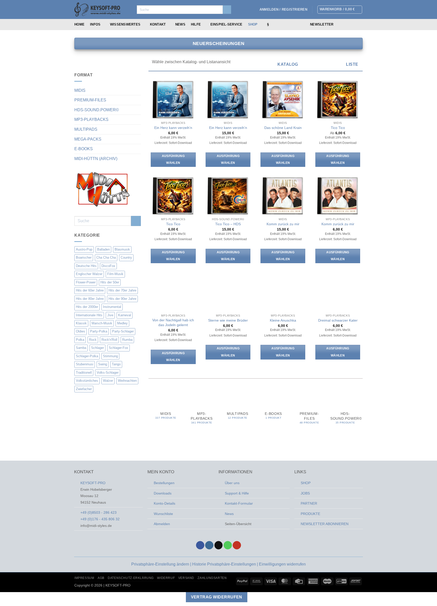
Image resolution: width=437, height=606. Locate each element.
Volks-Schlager (108, 372)
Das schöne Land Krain (283, 128)
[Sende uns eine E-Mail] (353, 24)
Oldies (80, 331)
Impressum (84, 578)
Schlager (97, 348)
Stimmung (110, 356)
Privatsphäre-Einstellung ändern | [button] (161, 564)
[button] (283, 10)
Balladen (103, 249)
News (180, 24)
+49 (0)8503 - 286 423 (98, 512)
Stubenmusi (84, 364)
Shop (253, 24)
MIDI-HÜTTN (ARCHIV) (95, 158)
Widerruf (166, 578)
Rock (93, 340)
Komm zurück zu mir (283, 224)
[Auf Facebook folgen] (340, 24)
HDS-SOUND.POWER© (96, 110)
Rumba (127, 340)
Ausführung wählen (173, 159)
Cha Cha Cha (106, 257)
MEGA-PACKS (87, 139)
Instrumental (112, 307)
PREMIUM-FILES (90, 100)
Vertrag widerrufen (216, 597)
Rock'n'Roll (109, 340)
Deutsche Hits (86, 266)
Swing (102, 364)
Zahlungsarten (212, 578)
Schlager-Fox (118, 348)
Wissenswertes (125, 24)
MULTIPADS (85, 129)
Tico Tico (338, 128)
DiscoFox (108, 266)
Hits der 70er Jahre (122, 290)
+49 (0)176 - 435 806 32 (100, 519)
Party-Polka (98, 331)
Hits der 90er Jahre (122, 299)
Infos (95, 24)
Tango (116, 364)
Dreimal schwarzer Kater (338, 320)
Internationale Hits (89, 315)
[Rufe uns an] (359, 24)
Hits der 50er (109, 282)
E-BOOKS (83, 149)
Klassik (81, 323)
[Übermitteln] (227, 9)
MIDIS (79, 90)
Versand (186, 578)
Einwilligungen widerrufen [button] (282, 564)
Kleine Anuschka (283, 320)
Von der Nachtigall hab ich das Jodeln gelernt (173, 322)
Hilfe (196, 24)
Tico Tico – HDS (228, 224)
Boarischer (84, 257)
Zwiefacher (84, 389)
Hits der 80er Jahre (90, 299)
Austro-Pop (84, 249)
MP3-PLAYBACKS (91, 119)
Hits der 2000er (87, 307)
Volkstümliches (87, 381)
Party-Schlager (123, 331)
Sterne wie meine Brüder (228, 320)
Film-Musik (115, 274)
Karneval (124, 315)
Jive (110, 315)
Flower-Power (86, 282)
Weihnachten (127, 381)
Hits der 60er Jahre (90, 290)
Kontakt (158, 24)
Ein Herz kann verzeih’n (173, 128)
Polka (80, 340)
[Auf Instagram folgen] (346, 24)
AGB (101, 578)
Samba (81, 348)
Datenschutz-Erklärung (131, 578)
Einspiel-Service (226, 24)
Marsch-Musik (102, 323)
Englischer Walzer (89, 274)
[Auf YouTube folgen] (237, 545)
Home (79, 24)
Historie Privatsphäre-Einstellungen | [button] (225, 564)
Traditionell (84, 372)
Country (126, 257)
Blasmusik (122, 249)
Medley (122, 323)
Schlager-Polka (87, 356)
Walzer (108, 381)
